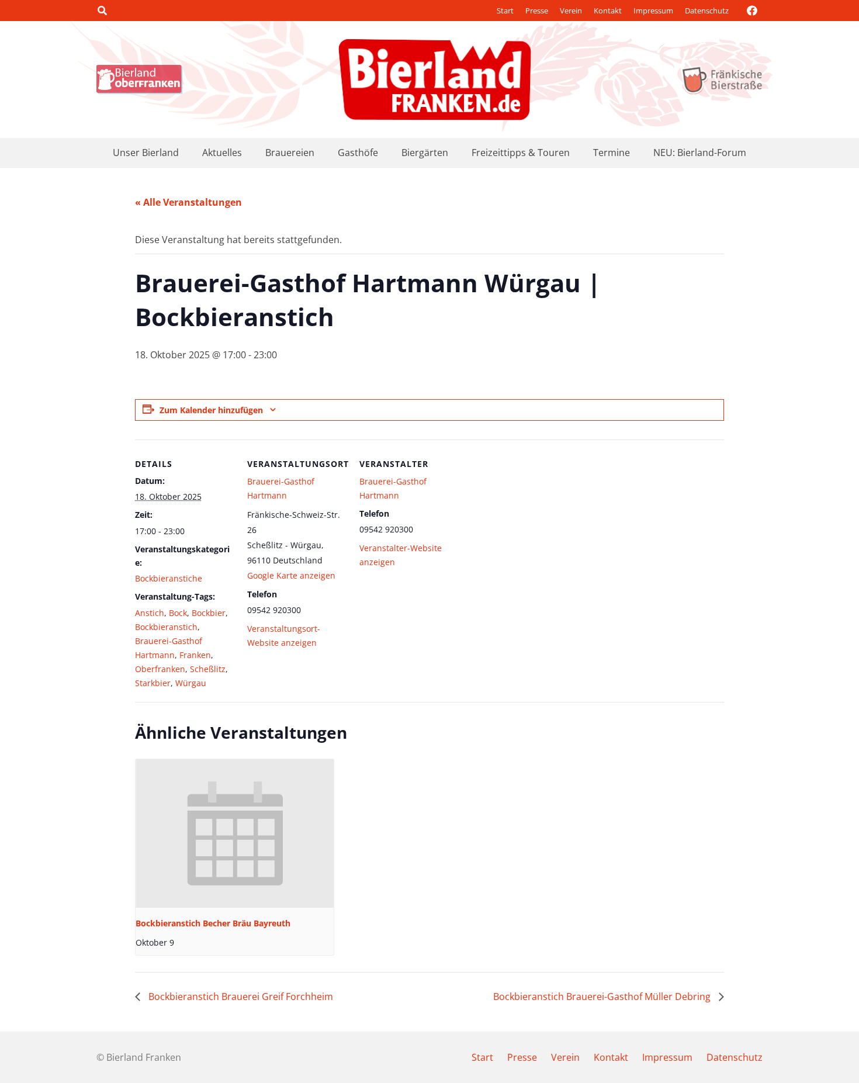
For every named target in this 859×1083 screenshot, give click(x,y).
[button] (102, 10)
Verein (571, 10)
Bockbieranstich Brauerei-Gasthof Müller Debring (603, 996)
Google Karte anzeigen (291, 575)
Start (505, 10)
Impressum (653, 10)
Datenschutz (707, 10)
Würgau (190, 682)
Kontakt (608, 10)
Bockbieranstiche (168, 578)
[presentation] (235, 833)
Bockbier (209, 612)
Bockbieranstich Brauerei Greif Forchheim (239, 996)
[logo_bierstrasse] (721, 79)
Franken (195, 654)
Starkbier (153, 682)
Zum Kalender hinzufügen (211, 410)
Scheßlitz (208, 668)
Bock (178, 612)
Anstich (149, 612)
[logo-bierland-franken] (434, 79)
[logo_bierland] (142, 79)
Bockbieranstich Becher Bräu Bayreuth (213, 923)
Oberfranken (160, 668)
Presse (536, 10)
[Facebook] (752, 10)
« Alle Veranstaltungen (188, 202)
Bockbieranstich (166, 626)
